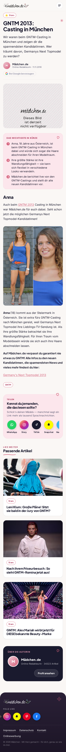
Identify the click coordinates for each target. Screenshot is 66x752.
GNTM (8, 384)
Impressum (9, 730)
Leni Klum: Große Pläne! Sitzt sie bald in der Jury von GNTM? (28, 509)
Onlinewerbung (12, 735)
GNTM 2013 (26, 204)
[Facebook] (36, 716)
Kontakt (41, 730)
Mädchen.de (20, 64)
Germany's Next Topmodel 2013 (24, 375)
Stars (9, 15)
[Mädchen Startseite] (16, 5)
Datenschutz (26, 730)
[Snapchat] (17, 716)
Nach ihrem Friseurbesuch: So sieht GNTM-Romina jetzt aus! (28, 570)
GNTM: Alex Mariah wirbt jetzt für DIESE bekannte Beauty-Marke (30, 632)
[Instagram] (7, 716)
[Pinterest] (27, 716)
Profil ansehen (46, 673)
